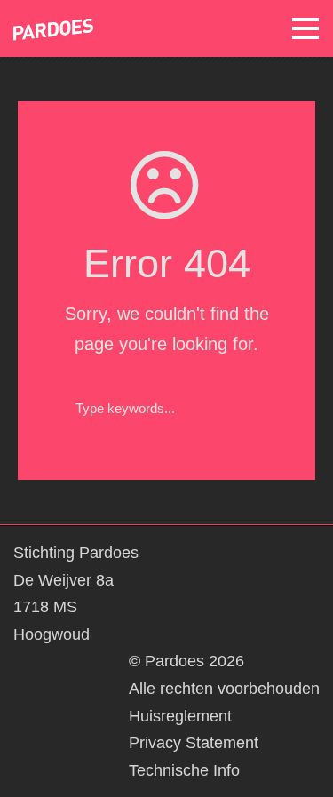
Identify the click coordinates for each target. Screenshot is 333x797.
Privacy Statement (193, 743)
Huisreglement (180, 716)
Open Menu (305, 28)
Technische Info (184, 770)
